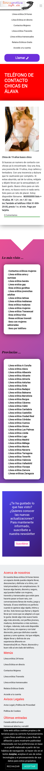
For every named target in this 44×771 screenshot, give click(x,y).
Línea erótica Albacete (19, 372)
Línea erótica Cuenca (19, 423)
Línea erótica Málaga (19, 443)
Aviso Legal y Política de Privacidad (19, 705)
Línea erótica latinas (18, 298)
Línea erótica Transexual (20, 311)
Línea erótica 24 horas (22, 14)
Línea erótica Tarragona (20, 453)
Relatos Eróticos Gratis (22, 42)
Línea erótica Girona (18, 426)
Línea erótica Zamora (19, 470)
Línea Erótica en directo (22, 20)
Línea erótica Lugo (17, 436)
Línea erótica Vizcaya (19, 466)
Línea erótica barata (18, 281)
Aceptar (29, 766)
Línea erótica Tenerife (19, 456)
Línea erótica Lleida (18, 433)
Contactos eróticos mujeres (22, 271)
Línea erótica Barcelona (20, 396)
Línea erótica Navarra (19, 450)
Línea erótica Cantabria (20, 409)
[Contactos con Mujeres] (22, 51)
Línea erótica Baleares (19, 392)
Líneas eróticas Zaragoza (21, 473)
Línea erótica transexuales (22, 36)
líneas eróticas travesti (19, 318)
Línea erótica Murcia (18, 446)
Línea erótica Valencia (19, 460)
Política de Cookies (12, 711)
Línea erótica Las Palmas (21, 429)
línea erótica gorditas (19, 288)
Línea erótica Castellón (20, 413)
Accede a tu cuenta (22, 48)
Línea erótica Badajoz (19, 389)
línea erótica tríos (17, 315)
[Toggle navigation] (41, 5)
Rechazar (13, 766)
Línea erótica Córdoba (19, 419)
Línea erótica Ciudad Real (21, 416)
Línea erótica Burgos (18, 399)
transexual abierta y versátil (16, 726)
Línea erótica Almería (19, 379)
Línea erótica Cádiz (18, 406)
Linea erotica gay (17, 284)
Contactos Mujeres (22, 25)
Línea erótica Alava (18, 369)
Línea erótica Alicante (19, 375)
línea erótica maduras (19, 304)
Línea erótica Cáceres (19, 402)
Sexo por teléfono (17, 328)
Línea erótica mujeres (19, 308)
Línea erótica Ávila (17, 385)
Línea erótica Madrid (18, 439)
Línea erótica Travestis (22, 31)
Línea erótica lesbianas (20, 301)
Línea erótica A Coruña (19, 365)
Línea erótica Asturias (19, 382)
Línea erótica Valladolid (20, 463)
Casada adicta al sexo (13, 722)
